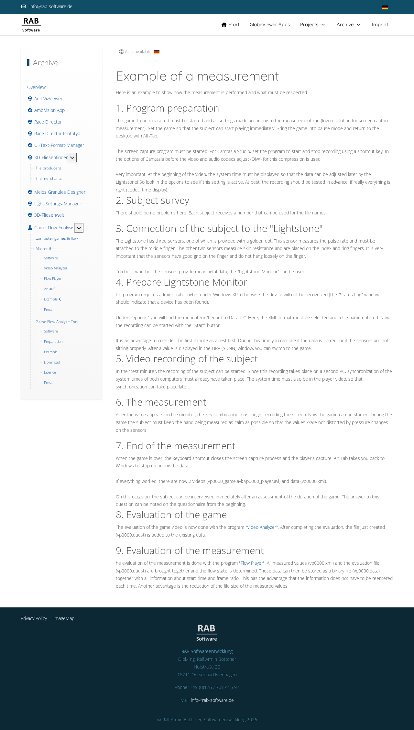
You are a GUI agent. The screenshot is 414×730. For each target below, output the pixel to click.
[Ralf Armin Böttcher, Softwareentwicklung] (31, 24)
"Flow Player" (252, 563)
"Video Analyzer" (261, 527)
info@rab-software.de (50, 6)
